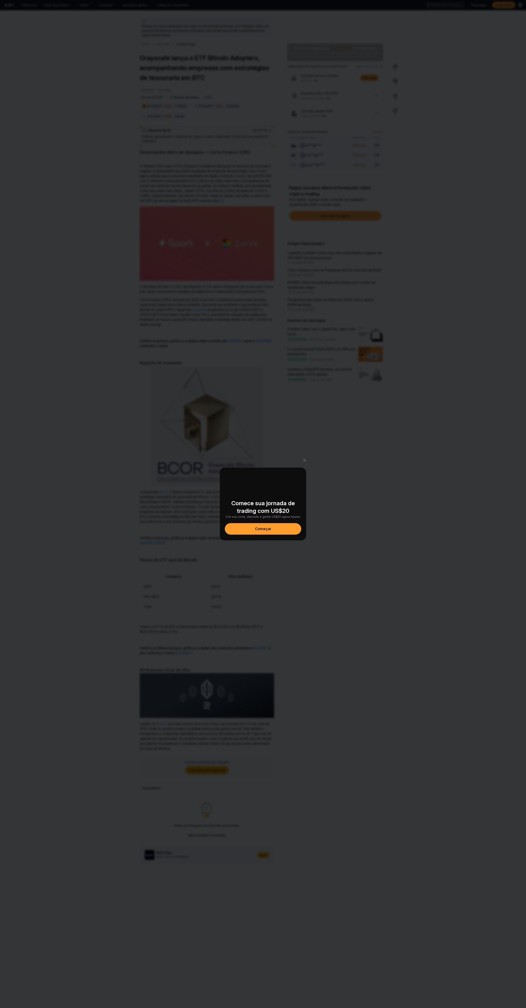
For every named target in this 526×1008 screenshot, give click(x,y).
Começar (263, 529)
